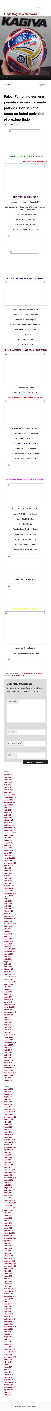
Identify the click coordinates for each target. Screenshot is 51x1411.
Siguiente (43, 85)
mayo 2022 (8, 903)
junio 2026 (8, 779)
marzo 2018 (8, 1027)
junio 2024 (8, 840)
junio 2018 (8, 1019)
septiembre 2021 (10, 923)
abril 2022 (7, 906)
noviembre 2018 (10, 1007)
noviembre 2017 (10, 1037)
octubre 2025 (8, 800)
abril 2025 (7, 815)
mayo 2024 (8, 843)
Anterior (7, 85)
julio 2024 (7, 838)
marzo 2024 (8, 848)
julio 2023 (7, 868)
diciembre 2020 (9, 946)
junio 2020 (8, 959)
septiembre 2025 (10, 802)
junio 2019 (8, 989)
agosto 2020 (8, 954)
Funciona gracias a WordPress (25, 1406)
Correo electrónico (15, 743)
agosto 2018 (8, 1014)
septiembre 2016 (10, 1072)
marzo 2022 (8, 908)
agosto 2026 (8, 774)
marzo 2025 (8, 817)
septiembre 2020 (10, 951)
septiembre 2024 (10, 833)
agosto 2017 (8, 1045)
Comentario (13, 702)
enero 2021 (8, 944)
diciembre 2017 (9, 1035)
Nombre (11, 731)
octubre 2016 (8, 1070)
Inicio (6, 77)
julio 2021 (7, 928)
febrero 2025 (8, 820)
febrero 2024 (8, 850)
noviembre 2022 (10, 888)
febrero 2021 (8, 941)
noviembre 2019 (10, 977)
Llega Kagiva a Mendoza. (21, 14)
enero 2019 (8, 1002)
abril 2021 (7, 936)
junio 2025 (8, 810)
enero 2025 (8, 822)
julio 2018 (7, 1017)
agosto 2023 (8, 865)
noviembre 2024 (10, 827)
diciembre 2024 (9, 825)
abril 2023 (7, 875)
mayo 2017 (8, 1052)
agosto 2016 (8, 1075)
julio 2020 (7, 956)
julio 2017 (7, 1047)
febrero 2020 (8, 969)
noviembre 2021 (10, 918)
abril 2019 (7, 994)
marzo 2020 (8, 966)
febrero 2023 (8, 881)
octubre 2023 (8, 860)
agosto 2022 (8, 896)
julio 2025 (7, 807)
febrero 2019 (8, 999)
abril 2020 (7, 964)
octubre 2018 (8, 1009)
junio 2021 (8, 931)
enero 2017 (8, 1062)
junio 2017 (8, 1050)
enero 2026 (8, 792)
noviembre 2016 (10, 1067)
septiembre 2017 (10, 1042)
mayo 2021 (8, 934)
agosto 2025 (8, 805)
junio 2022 (8, 901)
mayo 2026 (8, 782)
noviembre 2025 (10, 797)
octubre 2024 (8, 830)
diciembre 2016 (9, 1065)
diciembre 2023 (9, 855)
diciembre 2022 (9, 886)
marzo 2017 (8, 1057)
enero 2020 (8, 971)
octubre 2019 (8, 979)
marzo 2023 (8, 878)
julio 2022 (7, 898)
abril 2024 (7, 845)
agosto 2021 (8, 926)
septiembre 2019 (10, 982)
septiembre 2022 (10, 893)
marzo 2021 (8, 939)
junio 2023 (8, 870)
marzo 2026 (8, 787)
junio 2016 (8, 1080)
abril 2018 (7, 1025)
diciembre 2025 (9, 795)
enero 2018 (8, 1032)
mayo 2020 (8, 961)
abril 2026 (7, 784)
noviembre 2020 (10, 949)
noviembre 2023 (10, 858)
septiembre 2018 (10, 1012)
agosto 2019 (8, 984)
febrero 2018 (8, 1030)
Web (9, 755)
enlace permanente (17, 675)
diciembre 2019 (9, 974)
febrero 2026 (8, 789)
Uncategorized (28, 673)
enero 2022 (8, 913)
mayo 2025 (8, 812)
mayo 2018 (8, 1022)
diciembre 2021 (9, 916)
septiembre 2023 (10, 863)
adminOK (39, 673)
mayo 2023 (8, 873)
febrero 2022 (8, 911)
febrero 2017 (8, 1060)
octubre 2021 (8, 921)
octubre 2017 (8, 1040)
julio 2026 (7, 777)
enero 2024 (8, 853)
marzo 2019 (8, 997)
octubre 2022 (8, 891)
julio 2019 (7, 987)
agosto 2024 (8, 835)
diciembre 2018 (9, 1004)
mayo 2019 (8, 992)
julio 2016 (7, 1078)
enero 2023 (8, 883)
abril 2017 (7, 1055)
